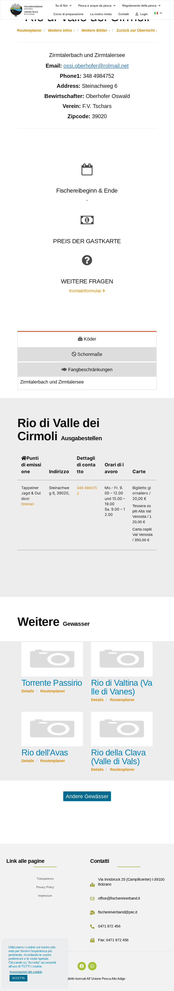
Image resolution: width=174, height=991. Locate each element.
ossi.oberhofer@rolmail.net (96, 65)
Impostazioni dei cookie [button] (26, 972)
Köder (90, 339)
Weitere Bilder (94, 30)
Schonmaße (89, 354)
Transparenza (45, 878)
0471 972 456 (109, 926)
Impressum (45, 895)
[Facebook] (81, 966)
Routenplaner (29, 30)
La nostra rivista (101, 14)
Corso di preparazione (68, 14)
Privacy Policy (45, 887)
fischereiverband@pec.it (117, 912)
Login (144, 14)
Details (27, 691)
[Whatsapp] (92, 966)
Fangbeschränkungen (90, 369)
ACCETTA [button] (18, 978)
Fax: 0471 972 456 (113, 940)
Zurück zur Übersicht (135, 30)
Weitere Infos (60, 30)
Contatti (123, 14)
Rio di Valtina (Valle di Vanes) (121, 687)
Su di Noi (61, 5)
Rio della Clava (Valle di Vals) (118, 757)
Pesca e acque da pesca (94, 5)
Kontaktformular (86, 290)
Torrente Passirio (51, 682)
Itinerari (27, 504)
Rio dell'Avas (44, 752)
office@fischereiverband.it (119, 898)
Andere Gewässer (87, 796)
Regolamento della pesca (139, 5)
